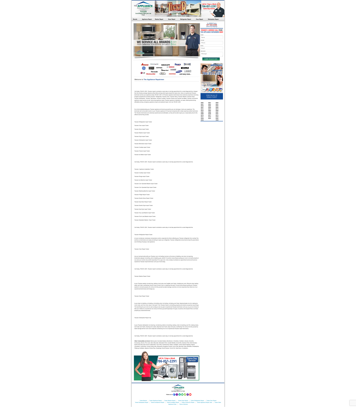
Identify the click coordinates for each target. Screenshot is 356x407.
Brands (135, 19)
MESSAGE (203, 51)
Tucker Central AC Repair (188, 402)
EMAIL (202, 45)
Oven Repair (199, 19)
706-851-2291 (209, 6)
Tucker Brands (143, 400)
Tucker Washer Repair (169, 400)
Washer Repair (159, 19)
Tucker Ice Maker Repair (173, 402)
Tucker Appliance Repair (155, 400)
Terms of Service (183, 404)
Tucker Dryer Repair (183, 400)
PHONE (202, 40)
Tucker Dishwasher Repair (141, 402)
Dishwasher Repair (213, 19)
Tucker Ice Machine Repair (157, 402)
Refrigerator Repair (185, 19)
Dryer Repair (171, 19)
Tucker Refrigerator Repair (197, 400)
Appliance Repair (147, 19)
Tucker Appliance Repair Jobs (204, 402)
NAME (202, 35)
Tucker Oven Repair (211, 400)
